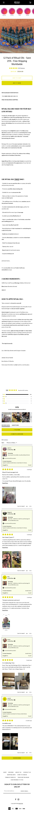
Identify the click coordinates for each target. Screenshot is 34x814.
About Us (18, 772)
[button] (17, 68)
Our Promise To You (17, 779)
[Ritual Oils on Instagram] (18, 799)
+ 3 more (18, 566)
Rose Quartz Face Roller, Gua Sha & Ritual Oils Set (19, 455)
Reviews (11, 772)
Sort (3, 442)
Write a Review (20, 434)
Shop (5, 772)
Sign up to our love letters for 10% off (17, 785)
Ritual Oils (21, 803)
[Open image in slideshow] (17, 36)
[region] (17, 417)
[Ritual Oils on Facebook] (16, 799)
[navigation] (4, 2)
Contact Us (27, 772)
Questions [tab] (15, 425)
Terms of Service (10, 777)
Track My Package (23, 777)
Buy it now (17, 83)
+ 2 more (14, 748)
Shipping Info (11, 774)
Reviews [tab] (6, 425)
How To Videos (22, 774)
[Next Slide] (31, 417)
